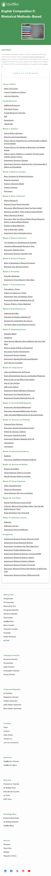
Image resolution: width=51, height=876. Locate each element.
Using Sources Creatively (13, 363)
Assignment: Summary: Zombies (16, 160)
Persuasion (8, 191)
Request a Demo (10, 856)
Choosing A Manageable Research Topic (19, 246)
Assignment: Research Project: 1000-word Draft (21, 575)
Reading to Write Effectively (14, 226)
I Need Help (8, 124)
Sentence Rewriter (10, 614)
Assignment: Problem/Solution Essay (17, 550)
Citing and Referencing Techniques (17, 372)
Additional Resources (12, 105)
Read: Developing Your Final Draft (16, 513)
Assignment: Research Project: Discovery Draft (21, 539)
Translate (7, 633)
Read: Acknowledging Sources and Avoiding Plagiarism (24, 376)
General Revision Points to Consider (17, 473)
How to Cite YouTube (12, 383)
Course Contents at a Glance (15, 92)
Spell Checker (9, 667)
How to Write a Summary (13, 133)
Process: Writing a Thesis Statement (17, 304)
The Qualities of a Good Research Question (20, 243)
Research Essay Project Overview (16, 204)
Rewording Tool (10, 606)
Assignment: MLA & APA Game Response (19, 391)
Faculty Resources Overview (14, 113)
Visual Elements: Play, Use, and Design (18, 493)
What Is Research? (11, 201)
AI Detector (8, 693)
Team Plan (8, 848)
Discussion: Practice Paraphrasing (16, 352)
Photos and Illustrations (12, 490)
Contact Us (8, 739)
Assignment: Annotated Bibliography (17, 407)
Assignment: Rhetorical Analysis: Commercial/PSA (22, 554)
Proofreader (8, 663)
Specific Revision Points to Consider (17, 476)
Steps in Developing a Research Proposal (19, 263)
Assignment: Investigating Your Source (18, 321)
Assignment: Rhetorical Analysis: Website (19, 561)
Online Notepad (10, 637)
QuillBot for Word (10, 765)
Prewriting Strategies (11, 276)
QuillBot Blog (9, 826)
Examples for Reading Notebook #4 (17, 317)
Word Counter (9, 625)
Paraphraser (8, 599)
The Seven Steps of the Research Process (19, 325)
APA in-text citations (11, 387)
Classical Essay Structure (13, 424)
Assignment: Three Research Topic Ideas (19, 280)
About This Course (11, 89)
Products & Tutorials (11, 784)
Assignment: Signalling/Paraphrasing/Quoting (21, 359)
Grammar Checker (11, 659)
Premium (7, 844)
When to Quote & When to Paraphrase (18, 348)
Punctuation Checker (11, 671)
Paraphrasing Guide (11, 818)
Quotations (8, 338)
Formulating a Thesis (12, 289)
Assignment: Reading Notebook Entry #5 (19, 439)
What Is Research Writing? (14, 215)
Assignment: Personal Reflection (16, 530)
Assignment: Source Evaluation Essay (18, 233)
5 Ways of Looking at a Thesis (15, 293)
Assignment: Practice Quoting (15, 355)
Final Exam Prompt (11, 109)
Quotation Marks (10, 334)
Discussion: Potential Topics (14, 250)
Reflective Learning (11, 526)
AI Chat (6, 640)
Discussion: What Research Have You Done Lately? (23, 208)
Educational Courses (11, 792)
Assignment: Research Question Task (18, 254)
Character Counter (11, 629)
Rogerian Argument (11, 180)
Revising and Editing (11, 469)
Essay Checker (9, 674)
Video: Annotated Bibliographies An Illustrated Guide (23, 415)
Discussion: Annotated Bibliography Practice (20, 411)
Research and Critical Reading (15, 137)
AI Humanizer (9, 602)
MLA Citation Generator (13, 708)
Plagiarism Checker (11, 697)
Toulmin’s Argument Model (14, 184)
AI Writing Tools (10, 788)
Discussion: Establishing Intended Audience (20, 460)
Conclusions (8, 447)
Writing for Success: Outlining (15, 432)
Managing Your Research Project (16, 267)
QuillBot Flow (9, 621)
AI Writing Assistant (11, 822)
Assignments (9, 120)
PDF (5, 117)
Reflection (7, 522)
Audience (7, 456)
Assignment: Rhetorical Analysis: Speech (19, 558)
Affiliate (6, 852)
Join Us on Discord (11, 743)
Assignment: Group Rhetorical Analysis (18, 543)
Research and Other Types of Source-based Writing (23, 212)
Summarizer (8, 618)
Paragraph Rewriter (11, 610)
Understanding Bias (11, 313)
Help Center (8, 735)
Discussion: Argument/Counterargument (19, 428)
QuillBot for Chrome (11, 761)
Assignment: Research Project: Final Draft (19, 565)
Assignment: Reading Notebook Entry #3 (19, 398)
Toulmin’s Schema (10, 187)
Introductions (9, 443)
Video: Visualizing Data (12, 486)
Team (6, 727)
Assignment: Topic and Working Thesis (18, 297)
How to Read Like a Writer (14, 229)
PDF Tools (8, 799)
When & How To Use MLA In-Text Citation (19, 380)
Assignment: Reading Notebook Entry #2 (19, 300)
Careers (7, 731)
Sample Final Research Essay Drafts (17, 503)
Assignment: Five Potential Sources (17, 394)
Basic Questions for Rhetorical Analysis (18, 176)
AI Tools (7, 795)
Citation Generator (11, 701)
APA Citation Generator (12, 705)
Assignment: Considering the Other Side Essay (21, 546)
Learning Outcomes (11, 96)
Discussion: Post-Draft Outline (15, 435)
